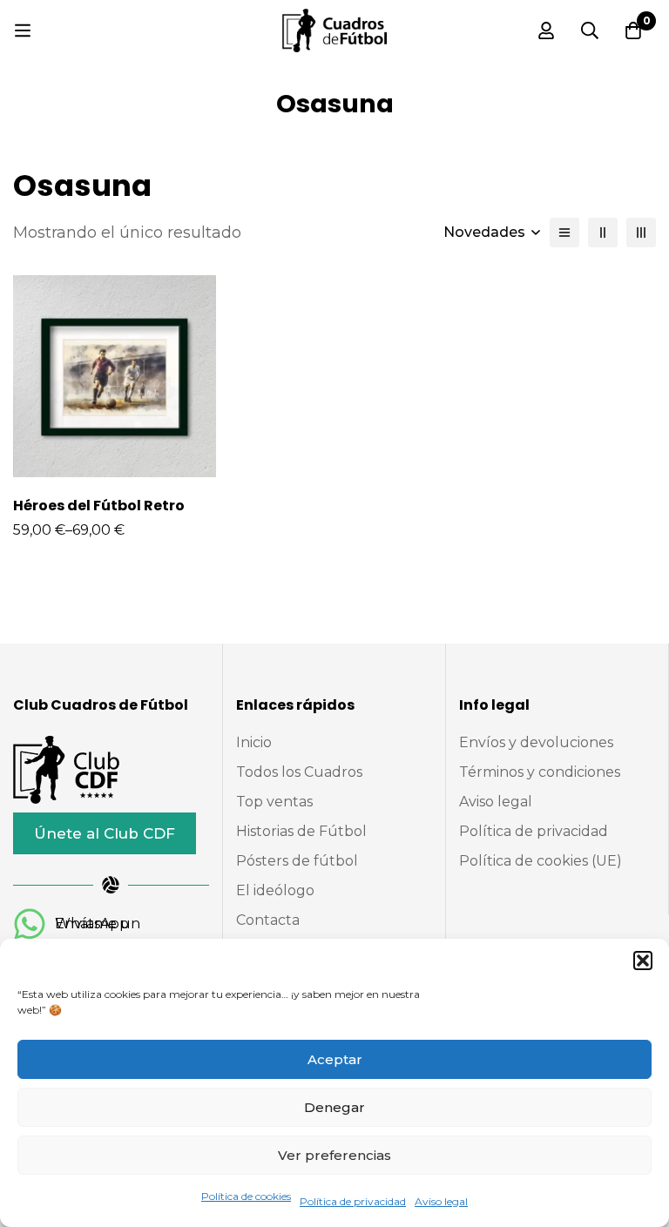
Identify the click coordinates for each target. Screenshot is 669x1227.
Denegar (334, 1107)
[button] (643, 960)
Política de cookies (246, 1196)
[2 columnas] (603, 232)
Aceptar (334, 1059)
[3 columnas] (641, 232)
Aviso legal (441, 1201)
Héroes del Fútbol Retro (99, 506)
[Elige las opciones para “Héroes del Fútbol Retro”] (94, 470)
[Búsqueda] (590, 30)
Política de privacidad (353, 1201)
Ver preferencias (334, 1155)
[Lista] (564, 232)
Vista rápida (133, 470)
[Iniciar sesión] (546, 30)
